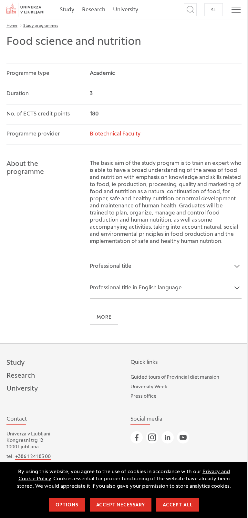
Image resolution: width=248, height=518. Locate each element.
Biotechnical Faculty (115, 134)
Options (67, 505)
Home (11, 26)
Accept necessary (120, 505)
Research (93, 10)
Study (67, 10)
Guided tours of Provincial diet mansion (174, 377)
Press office (143, 396)
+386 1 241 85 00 (33, 456)
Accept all (177, 505)
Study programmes (40, 26)
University (125, 10)
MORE (104, 317)
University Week (148, 387)
